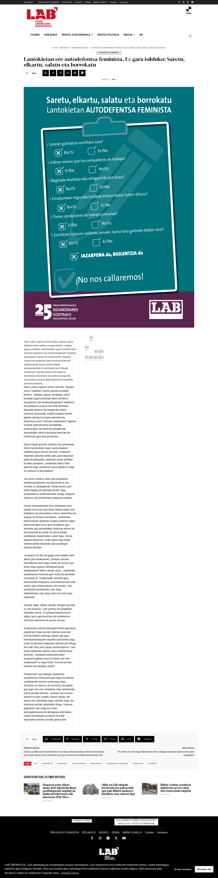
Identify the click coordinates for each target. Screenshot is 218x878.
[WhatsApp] (45, 73)
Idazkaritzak (64, 48)
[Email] (67, 73)
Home (55, 48)
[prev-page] (26, 807)
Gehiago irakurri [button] (70, 873)
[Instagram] (183, 2)
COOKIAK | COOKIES (82, 821)
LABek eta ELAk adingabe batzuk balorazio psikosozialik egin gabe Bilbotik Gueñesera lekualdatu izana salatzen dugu (118, 789)
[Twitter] (188, 2)
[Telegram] (82, 73)
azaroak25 (62, 764)
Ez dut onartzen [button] (183, 869)
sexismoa (152, 764)
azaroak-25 (47, 764)
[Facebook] (179, 2)
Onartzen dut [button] (204, 869)
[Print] (75, 73)
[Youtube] (192, 2)
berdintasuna (79, 764)
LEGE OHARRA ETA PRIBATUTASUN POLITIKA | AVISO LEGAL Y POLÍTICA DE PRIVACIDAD (136, 822)
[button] (190, 36)
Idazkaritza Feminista (79, 48)
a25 (35, 764)
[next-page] (31, 807)
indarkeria (137, 764)
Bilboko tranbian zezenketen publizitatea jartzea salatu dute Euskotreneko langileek (176, 788)
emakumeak (96, 764)
